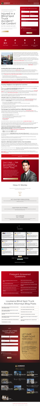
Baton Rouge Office (22, 374)
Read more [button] (3, 238)
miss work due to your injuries (13, 92)
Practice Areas (19, 3)
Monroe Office (21, 388)
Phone (23, 14)
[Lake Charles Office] (4, 387)
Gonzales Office (9, 382)
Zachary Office (8, 398)
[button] (17, 3)
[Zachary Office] (4, 397)
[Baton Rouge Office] (17, 373)
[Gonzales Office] (4, 381)
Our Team (14, 3)
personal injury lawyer (29, 110)
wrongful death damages (27, 121)
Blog (25, 3)
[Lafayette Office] (30, 381)
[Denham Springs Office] (30, 373)
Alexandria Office (9, 374)
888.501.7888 (30, 64)
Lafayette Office (34, 382)
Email (23, 17)
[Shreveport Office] (30, 391)
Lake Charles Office (9, 388)
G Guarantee (6, 152)
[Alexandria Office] (4, 373)
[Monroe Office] (17, 387)
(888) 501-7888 (36, 3)
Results (23, 3)
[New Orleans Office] (30, 386)
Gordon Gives (27, 3)
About (16, 3)
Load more (20, 256)
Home (2, 11)
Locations (31, 3)
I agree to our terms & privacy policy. (27, 28)
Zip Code (32, 14)
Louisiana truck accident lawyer (19, 60)
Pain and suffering (5, 118)
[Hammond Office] (17, 379)
